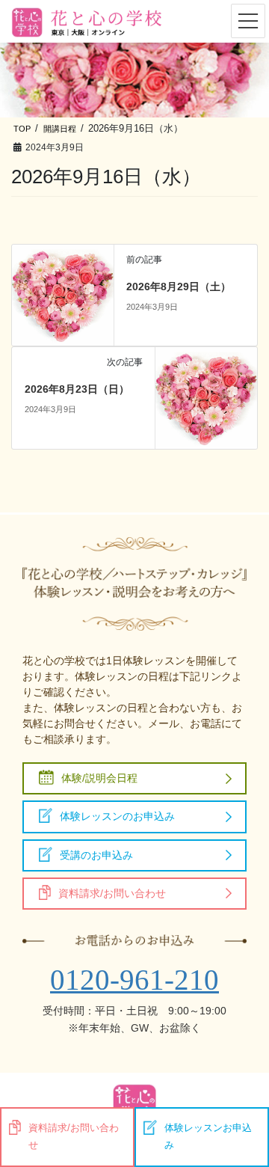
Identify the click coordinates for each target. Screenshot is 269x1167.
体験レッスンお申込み (208, 1137)
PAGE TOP (248, 1101)
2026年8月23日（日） (77, 389)
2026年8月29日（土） (178, 286)
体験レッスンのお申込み (117, 816)
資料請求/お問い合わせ (112, 893)
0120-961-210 (134, 980)
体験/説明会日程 (99, 778)
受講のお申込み (96, 855)
